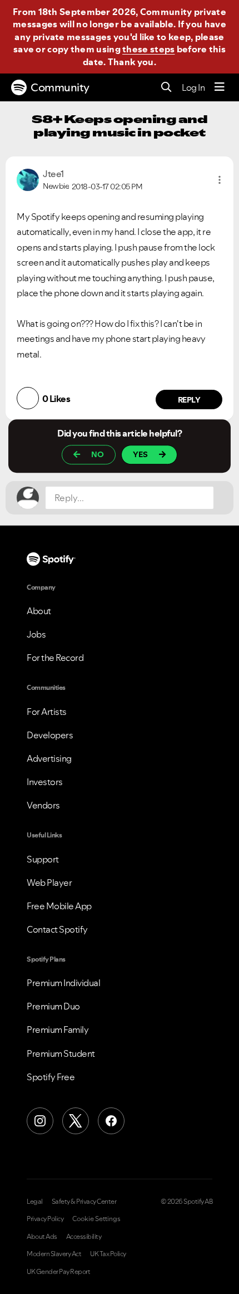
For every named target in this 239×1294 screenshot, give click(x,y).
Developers (50, 735)
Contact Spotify (57, 929)
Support (43, 859)
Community (60, 87)
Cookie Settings (96, 1218)
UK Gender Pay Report (58, 1271)
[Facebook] (111, 1120)
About (39, 611)
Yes (140, 454)
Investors (45, 782)
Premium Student (61, 1053)
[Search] (166, 87)
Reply (189, 399)
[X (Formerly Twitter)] (75, 1120)
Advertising (49, 758)
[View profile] (28, 179)
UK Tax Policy (108, 1253)
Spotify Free (50, 1077)
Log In (193, 87)
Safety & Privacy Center (84, 1201)
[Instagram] (40, 1120)
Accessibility (84, 1236)
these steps (148, 49)
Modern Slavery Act (54, 1253)
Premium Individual (63, 983)
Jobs (36, 634)
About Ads (42, 1236)
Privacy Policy (45, 1218)
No (97, 454)
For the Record (55, 657)
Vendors (43, 805)
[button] (219, 179)
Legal (35, 1201)
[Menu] (219, 87)
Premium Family (57, 1029)
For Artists (47, 711)
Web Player (49, 882)
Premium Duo (53, 1006)
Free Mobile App (59, 906)
